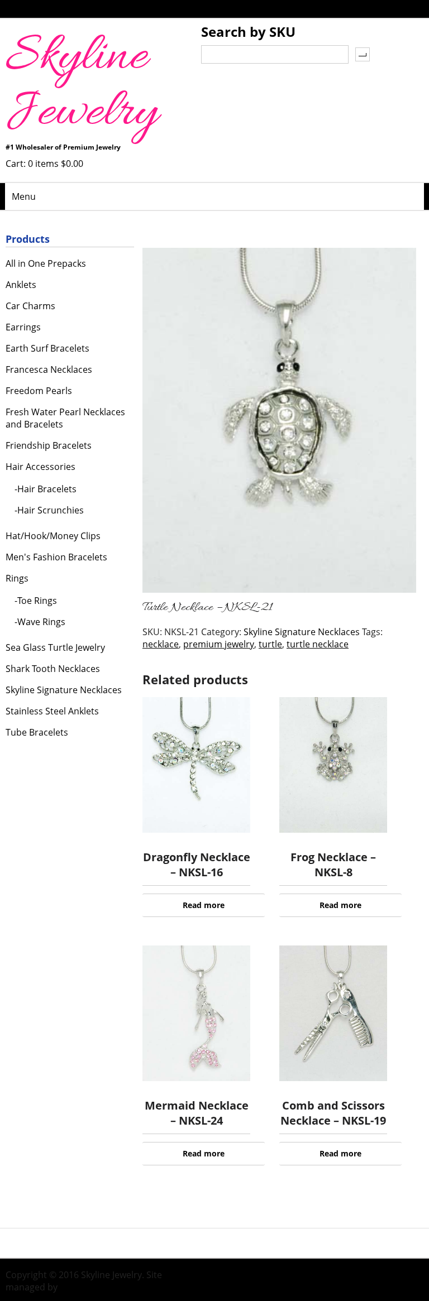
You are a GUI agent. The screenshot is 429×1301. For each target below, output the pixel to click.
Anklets (21, 285)
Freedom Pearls (39, 391)
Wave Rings (41, 622)
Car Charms (30, 306)
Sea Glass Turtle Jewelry (55, 647)
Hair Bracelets (47, 489)
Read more (204, 905)
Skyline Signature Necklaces (302, 632)
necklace (160, 644)
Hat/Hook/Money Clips (53, 536)
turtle (270, 644)
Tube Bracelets (37, 732)
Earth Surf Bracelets (47, 348)
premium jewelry (218, 644)
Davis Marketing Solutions (114, 1287)
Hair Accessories (40, 466)
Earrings (23, 327)
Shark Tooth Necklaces (53, 668)
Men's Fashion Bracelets (56, 557)
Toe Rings (37, 600)
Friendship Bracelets (49, 445)
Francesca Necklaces (49, 369)
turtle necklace (318, 644)
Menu (24, 196)
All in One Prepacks (46, 263)
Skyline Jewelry (82, 86)
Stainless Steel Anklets (52, 711)
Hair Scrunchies (50, 510)
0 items (55, 163)
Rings (17, 578)
